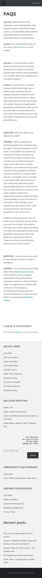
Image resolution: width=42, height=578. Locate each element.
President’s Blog (10, 390)
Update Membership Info (14, 503)
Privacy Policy (9, 512)
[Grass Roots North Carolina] (3, 3)
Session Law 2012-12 (23, 272)
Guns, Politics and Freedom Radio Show (20, 478)
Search (33, 455)
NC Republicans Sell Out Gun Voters (18, 555)
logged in (17, 332)
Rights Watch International (15, 411)
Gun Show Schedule (12, 382)
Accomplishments (11, 365)
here (19, 47)
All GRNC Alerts (10, 370)
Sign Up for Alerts (11, 357)
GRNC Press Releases (13, 374)
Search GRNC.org (11, 450)
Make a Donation (11, 361)
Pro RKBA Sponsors (12, 386)
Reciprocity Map (10, 378)
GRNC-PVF (8, 407)
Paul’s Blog (8, 474)
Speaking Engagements (13, 508)
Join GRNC (8, 353)
